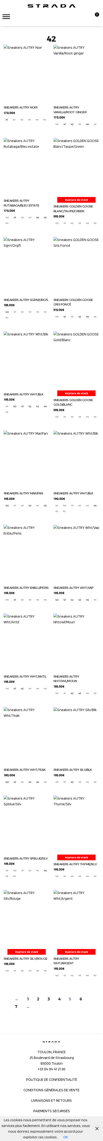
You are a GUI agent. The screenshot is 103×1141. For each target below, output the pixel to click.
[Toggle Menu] (6, 16)
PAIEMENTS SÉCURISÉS (51, 1111)
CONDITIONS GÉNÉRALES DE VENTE (51, 1090)
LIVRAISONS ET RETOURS (51, 1100)
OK (65, 1137)
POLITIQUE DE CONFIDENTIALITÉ (51, 1079)
